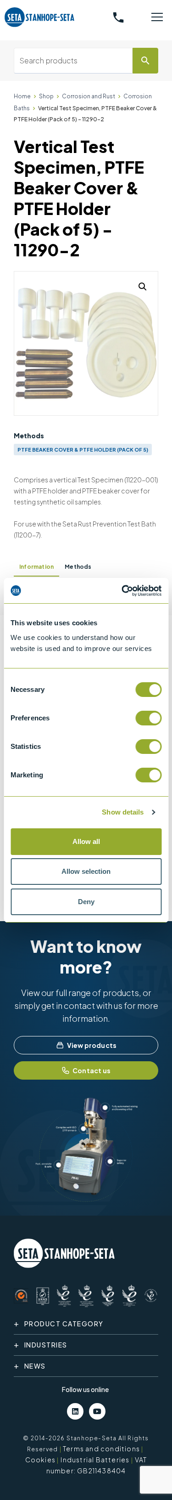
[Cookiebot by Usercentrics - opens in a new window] (122, 591)
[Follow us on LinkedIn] (75, 1411)
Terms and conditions (101, 1448)
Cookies (40, 1459)
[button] (142, 286)
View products (92, 1045)
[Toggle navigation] (157, 17)
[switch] (148, 718)
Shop (46, 96)
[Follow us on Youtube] (97, 1411)
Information (36, 566)
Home (22, 96)
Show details (123, 812)
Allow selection (86, 871)
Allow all (86, 841)
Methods (78, 566)
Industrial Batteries (95, 1459)
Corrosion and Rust (88, 96)
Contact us (91, 1070)
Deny (86, 902)
